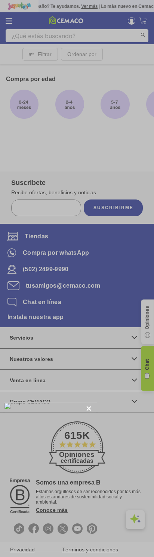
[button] (88, 408)
